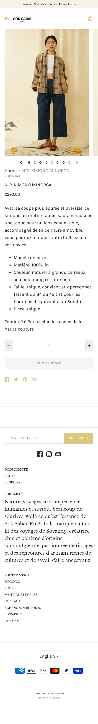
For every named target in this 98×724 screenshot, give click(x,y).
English (47, 656)
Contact (13, 601)
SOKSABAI (12, 176)
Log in (10, 476)
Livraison (13, 614)
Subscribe (78, 438)
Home (11, 170)
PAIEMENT (13, 621)
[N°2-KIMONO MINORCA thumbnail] (29, 162)
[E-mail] (58, 455)
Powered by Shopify (49, 698)
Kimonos (12, 581)
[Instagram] (49, 455)
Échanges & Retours (23, 608)
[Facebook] (40, 455)
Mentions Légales (21, 595)
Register (12, 482)
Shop (9, 588)
